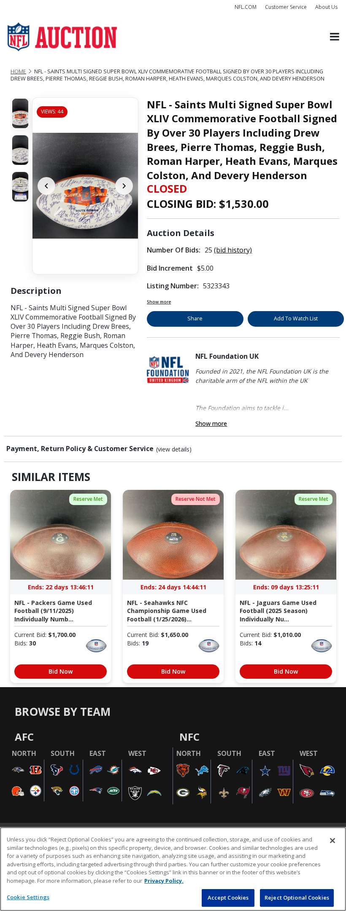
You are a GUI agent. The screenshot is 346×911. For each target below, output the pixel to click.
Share (195, 318)
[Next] (124, 186)
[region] (173, 869)
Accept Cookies (228, 897)
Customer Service (286, 7)
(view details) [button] (174, 449)
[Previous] (46, 186)
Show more (159, 302)
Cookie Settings (28, 897)
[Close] (332, 840)
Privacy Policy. (164, 880)
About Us (326, 7)
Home (18, 71)
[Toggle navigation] (335, 37)
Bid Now (61, 671)
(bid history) (233, 250)
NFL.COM (246, 7)
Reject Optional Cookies (297, 897)
